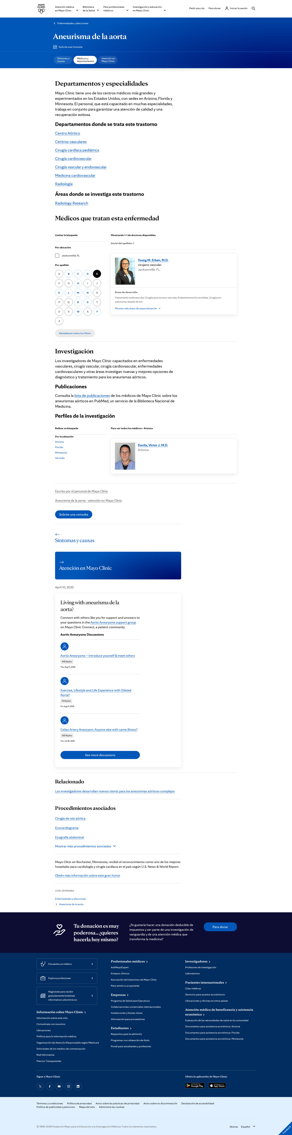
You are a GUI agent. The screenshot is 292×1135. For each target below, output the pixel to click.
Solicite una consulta (73, 514)
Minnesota (61, 452)
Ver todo (60, 458)
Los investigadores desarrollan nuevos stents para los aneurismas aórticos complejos (115, 791)
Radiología (63, 183)
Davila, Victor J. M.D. (153, 445)
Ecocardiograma (66, 828)
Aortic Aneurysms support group (113, 622)
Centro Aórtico (67, 133)
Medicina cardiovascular (75, 175)
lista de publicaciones (92, 395)
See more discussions (100, 755)
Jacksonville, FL (71, 255)
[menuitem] (63, 60)
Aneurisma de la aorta (90, 36)
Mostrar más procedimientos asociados (83, 846)
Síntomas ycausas (63, 60)
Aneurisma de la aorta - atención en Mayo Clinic (88, 500)
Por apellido (62, 265)
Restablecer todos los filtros (75, 333)
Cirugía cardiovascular (73, 158)
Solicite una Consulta (70, 46)
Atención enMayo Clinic (108, 60)
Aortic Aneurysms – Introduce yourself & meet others (97, 656)
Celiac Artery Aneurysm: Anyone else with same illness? (99, 729)
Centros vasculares (71, 141)
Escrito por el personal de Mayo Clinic (81, 491)
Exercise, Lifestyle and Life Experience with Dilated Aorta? (95, 692)
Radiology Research (71, 203)
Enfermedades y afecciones (72, 23)
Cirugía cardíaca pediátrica (77, 150)
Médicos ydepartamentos (85, 60)
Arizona (59, 441)
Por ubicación (63, 247)
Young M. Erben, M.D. (153, 260)
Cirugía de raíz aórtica (70, 818)
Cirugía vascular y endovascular (81, 166)
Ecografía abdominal (69, 837)
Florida (59, 447)
